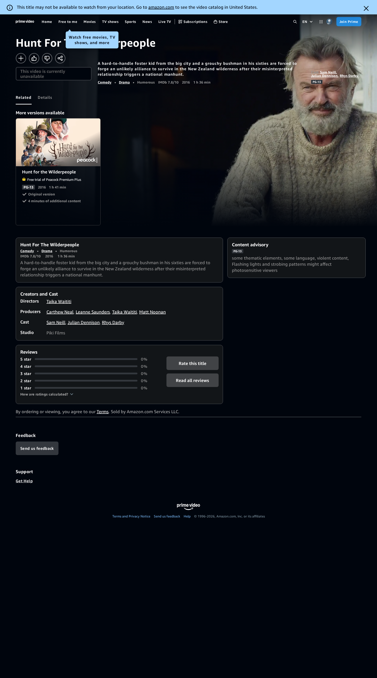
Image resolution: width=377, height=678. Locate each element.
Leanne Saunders (93, 311)
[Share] (60, 58)
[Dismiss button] (366, 8)
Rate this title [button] (192, 363)
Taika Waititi (58, 301)
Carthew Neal (60, 311)
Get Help (24, 480)
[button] (46, 394)
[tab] (24, 97)
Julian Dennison (324, 76)
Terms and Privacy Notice (131, 516)
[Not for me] (47, 58)
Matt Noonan (152, 311)
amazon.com (161, 7)
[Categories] (321, 22)
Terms (103, 411)
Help (187, 516)
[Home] (25, 21)
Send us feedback (167, 516)
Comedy (104, 82)
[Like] (34, 58)
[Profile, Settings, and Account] (329, 22)
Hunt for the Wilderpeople (58, 142)
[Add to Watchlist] (21, 58)
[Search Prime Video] (295, 22)
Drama (124, 82)
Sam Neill (328, 72)
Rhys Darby (349, 76)
